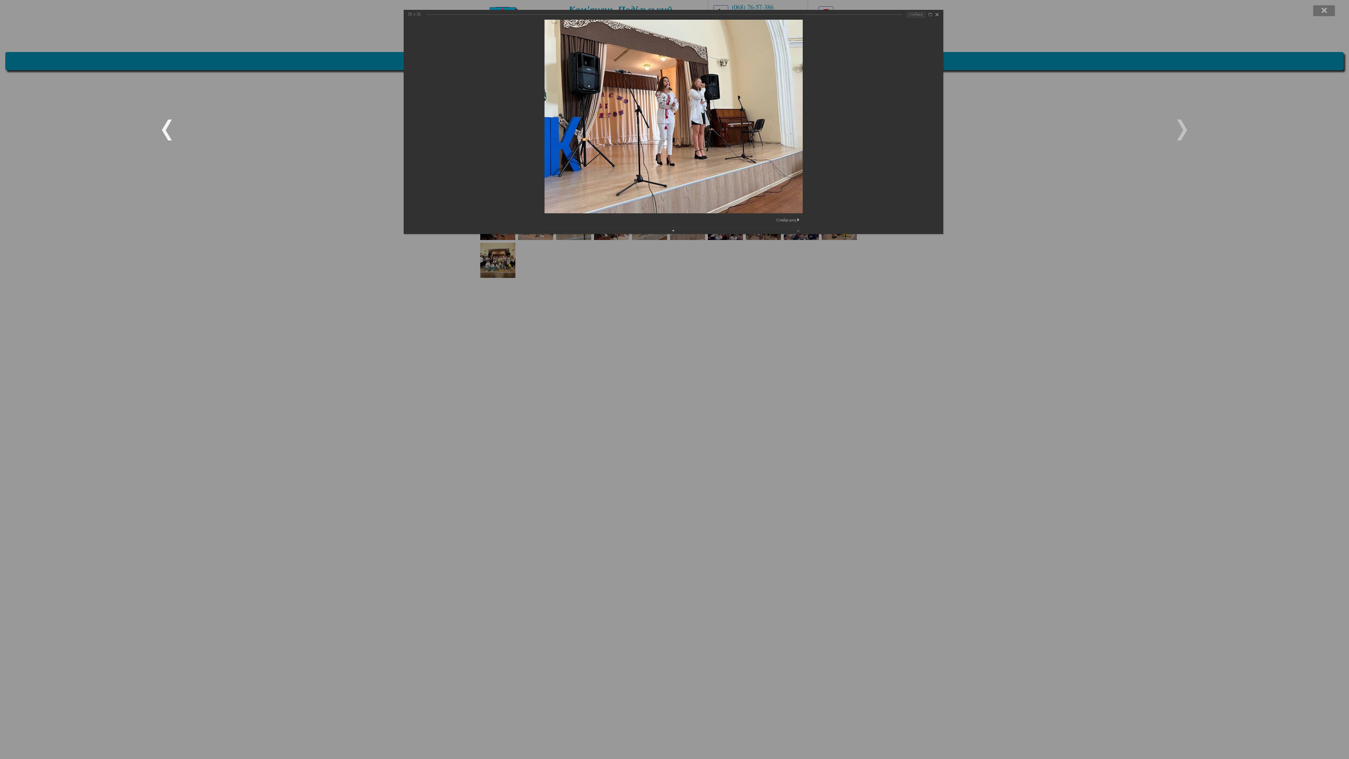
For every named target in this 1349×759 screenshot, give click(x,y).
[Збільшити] (930, 14)
